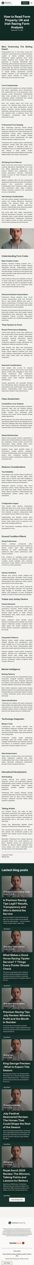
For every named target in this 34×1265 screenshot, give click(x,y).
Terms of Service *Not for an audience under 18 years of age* (17, 1254)
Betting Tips (8, 1055)
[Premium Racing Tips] (7, 2)
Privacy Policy (17, 1251)
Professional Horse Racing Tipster (17, 892)
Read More (7, 929)
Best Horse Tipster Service (14, 947)
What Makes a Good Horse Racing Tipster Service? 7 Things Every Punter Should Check (16, 962)
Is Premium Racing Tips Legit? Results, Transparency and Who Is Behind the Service (15, 907)
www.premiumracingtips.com (14, 830)
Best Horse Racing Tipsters (14, 1004)
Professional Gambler (12, 1105)
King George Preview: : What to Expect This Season (16, 1067)
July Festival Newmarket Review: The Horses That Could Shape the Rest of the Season (16, 1120)
